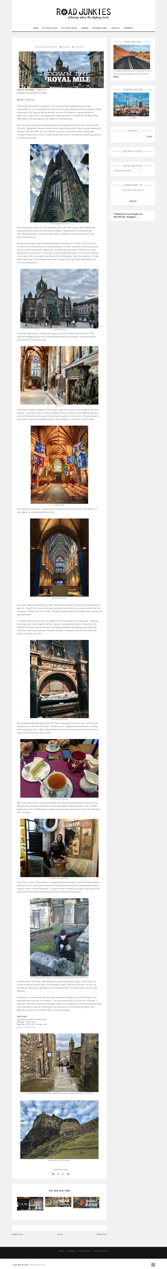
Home (60, 1234)
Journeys (71, 1251)
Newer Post (17, 1234)
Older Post (102, 1234)
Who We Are (84, 1251)
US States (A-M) (49, 28)
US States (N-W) (69, 28)
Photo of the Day (100, 1251)
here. (116, 76)
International (100, 28)
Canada (84, 28)
